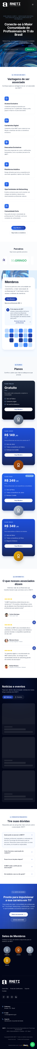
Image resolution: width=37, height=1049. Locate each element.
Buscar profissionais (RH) (12, 303)
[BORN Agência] (25, 1045)
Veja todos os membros (18, 233)
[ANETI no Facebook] (3, 997)
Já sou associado (18, 919)
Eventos (19, 697)
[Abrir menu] (32, 4)
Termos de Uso (12, 1039)
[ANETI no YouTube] (11, 997)
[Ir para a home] (11, 4)
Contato (4, 991)
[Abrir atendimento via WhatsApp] (32, 1044)
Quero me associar (17, 914)
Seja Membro (17, 228)
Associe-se (30, 49)
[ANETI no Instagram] (7, 997)
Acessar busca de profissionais (19, 322)
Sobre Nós (5, 988)
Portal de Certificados (16, 988)
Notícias (9, 697)
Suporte (27, 988)
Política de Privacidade (23, 1039)
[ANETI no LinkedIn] (16, 997)
